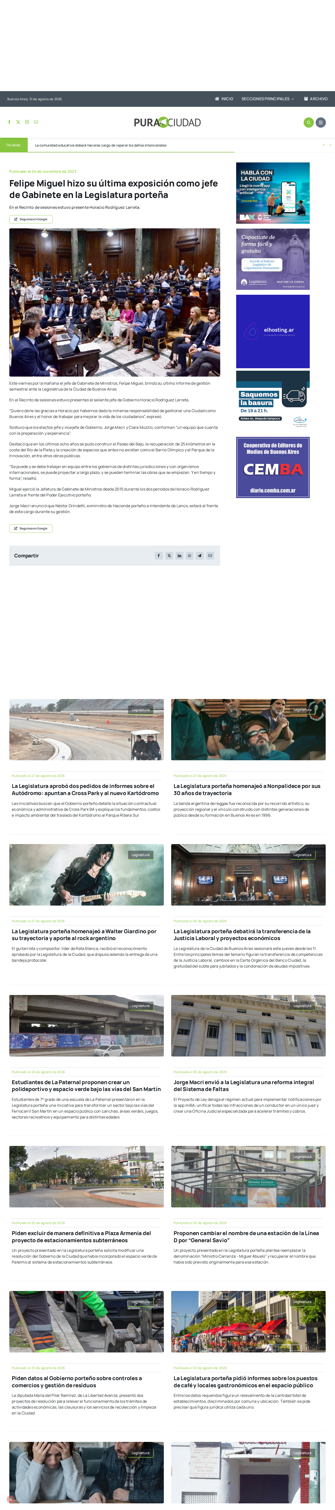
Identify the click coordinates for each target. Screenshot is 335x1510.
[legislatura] (273, 230)
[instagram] (27, 122)
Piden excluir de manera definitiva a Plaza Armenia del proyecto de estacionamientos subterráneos (81, 1236)
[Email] (210, 556)
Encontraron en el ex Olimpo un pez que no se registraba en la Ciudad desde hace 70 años (107, 145)
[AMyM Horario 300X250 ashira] (273, 372)
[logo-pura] (167, 118)
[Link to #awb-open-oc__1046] (309, 122)
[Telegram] (199, 556)
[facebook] (9, 122)
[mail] (36, 122)
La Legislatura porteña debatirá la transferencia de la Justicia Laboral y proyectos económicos (242, 935)
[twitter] (18, 122)
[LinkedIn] (179, 556)
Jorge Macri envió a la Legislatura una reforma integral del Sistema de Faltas (244, 1086)
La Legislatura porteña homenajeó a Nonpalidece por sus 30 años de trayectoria (247, 789)
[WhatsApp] (189, 556)
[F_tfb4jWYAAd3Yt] (114, 230)
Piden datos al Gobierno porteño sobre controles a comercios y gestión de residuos (77, 1382)
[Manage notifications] (11, 1499)
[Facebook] (159, 556)
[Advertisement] (162, 46)
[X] (169, 556)
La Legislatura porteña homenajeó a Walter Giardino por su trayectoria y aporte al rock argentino (84, 935)
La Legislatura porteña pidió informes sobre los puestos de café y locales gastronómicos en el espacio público (246, 1382)
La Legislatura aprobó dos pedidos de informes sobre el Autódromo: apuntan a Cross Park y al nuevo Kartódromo (85, 789)
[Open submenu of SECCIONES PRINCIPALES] (291, 99)
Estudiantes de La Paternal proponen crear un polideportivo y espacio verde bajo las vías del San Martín (86, 1086)
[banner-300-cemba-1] (273, 439)
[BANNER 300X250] (273, 164)
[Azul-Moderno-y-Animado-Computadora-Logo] (273, 296)
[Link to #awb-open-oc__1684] (321, 122)
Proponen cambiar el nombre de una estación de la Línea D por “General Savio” (246, 1236)
